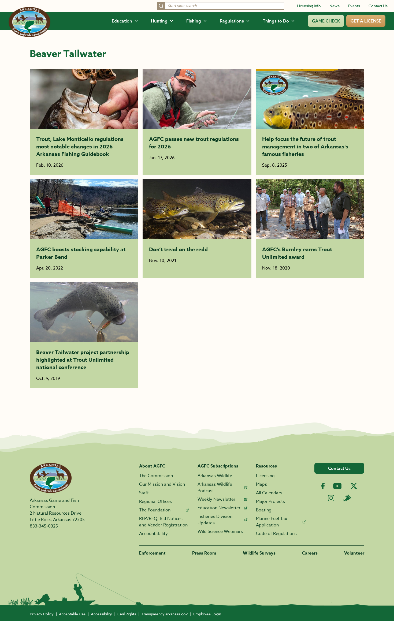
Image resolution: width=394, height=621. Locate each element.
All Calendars (269, 493)
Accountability (153, 533)
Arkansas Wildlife (215, 476)
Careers (310, 553)
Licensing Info (309, 5)
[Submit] (161, 6)
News (334, 5)
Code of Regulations (276, 533)
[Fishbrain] (347, 498)
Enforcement (152, 553)
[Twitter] (354, 486)
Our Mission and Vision (162, 484)
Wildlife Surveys (259, 553)
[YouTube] (337, 486)
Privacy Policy (42, 613)
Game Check (326, 21)
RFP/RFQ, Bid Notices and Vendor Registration (163, 521)
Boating (264, 510)
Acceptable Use (72, 613)
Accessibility (101, 613)
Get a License (366, 21)
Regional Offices (155, 501)
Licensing (265, 476)
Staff (144, 493)
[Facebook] (323, 486)
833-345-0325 (44, 526)
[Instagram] (331, 498)
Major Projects (270, 501)
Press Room (204, 553)
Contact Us (378, 5)
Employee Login (207, 613)
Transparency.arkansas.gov (165, 613)
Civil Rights (126, 613)
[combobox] (220, 6)
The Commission (156, 476)
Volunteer (354, 553)
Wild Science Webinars (220, 531)
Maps (261, 484)
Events (354, 5)
